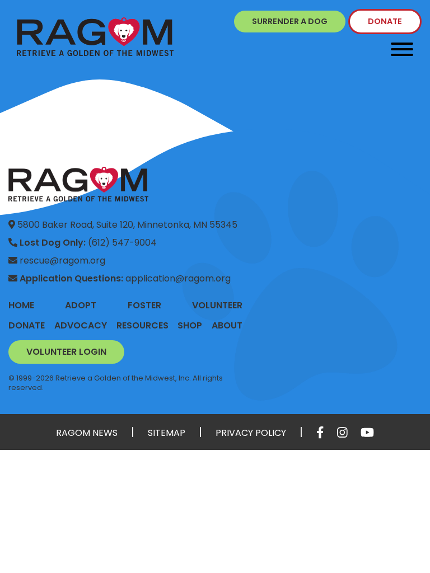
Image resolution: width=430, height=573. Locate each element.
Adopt (80, 305)
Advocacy (80, 325)
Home (21, 305)
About (227, 325)
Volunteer (217, 305)
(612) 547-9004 (88, 242)
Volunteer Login (66, 351)
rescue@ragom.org (61, 260)
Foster (144, 305)
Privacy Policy (251, 432)
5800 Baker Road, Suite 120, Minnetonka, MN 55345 (126, 224)
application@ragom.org (125, 278)
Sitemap (166, 432)
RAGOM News (87, 432)
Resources (142, 325)
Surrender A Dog (290, 21)
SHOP (189, 325)
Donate (385, 21)
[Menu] (402, 49)
